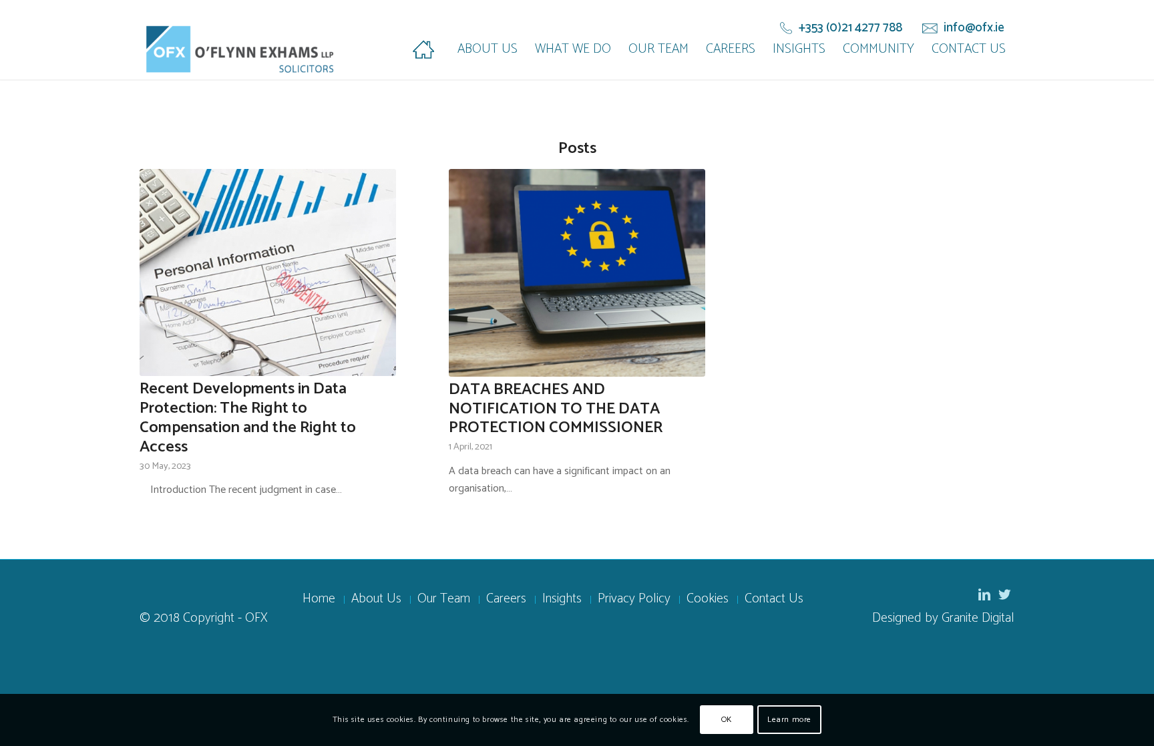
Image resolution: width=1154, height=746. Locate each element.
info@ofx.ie (974, 28)
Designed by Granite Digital (943, 618)
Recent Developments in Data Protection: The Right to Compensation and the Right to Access (248, 417)
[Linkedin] (984, 594)
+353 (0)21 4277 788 (850, 28)
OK (726, 719)
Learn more (789, 719)
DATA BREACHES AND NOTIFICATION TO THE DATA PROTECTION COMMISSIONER (555, 409)
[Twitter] (1004, 594)
